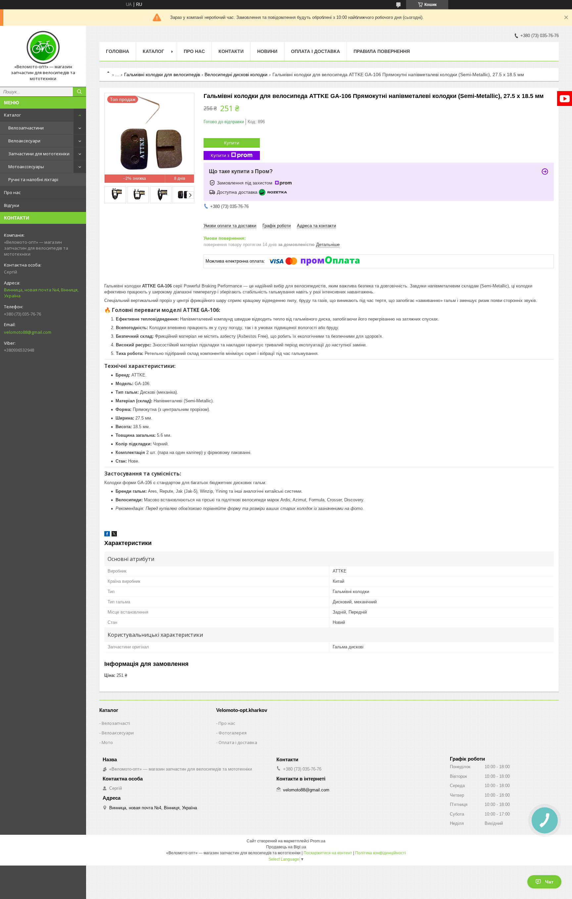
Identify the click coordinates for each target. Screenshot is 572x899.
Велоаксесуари (24, 141)
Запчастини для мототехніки (39, 154)
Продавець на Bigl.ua (286, 847)
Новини (267, 51)
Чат (549, 881)
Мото (107, 742)
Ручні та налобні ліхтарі (33, 179)
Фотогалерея (232, 733)
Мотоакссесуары (26, 167)
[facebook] (107, 534)
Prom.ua (317, 841)
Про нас (12, 192)
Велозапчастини (26, 128)
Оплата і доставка (315, 51)
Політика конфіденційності (380, 853)
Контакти (231, 51)
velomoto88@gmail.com (27, 332)
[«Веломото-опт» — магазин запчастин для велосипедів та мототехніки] (43, 47)
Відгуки (11, 205)
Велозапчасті (116, 723)
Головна (117, 51)
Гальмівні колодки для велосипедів (162, 74)
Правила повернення (382, 51)
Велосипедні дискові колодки (236, 74)
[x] (114, 534)
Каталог (12, 115)
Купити (231, 143)
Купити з (220, 155)
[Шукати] (79, 92)
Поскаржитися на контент (328, 853)
